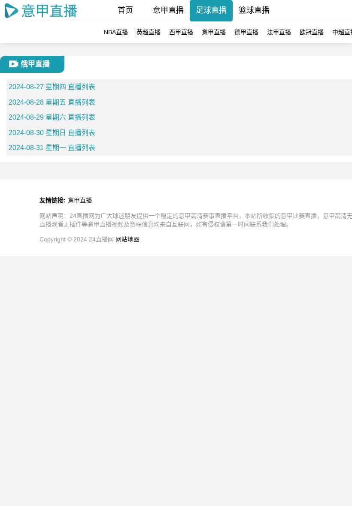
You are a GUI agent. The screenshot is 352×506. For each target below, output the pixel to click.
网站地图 (127, 239)
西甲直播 (181, 32)
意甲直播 (168, 10)
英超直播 (149, 32)
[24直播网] (41, 19)
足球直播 (211, 10)
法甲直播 (279, 32)
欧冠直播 (312, 32)
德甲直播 (246, 32)
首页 (125, 10)
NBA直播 (116, 32)
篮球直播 (254, 10)
